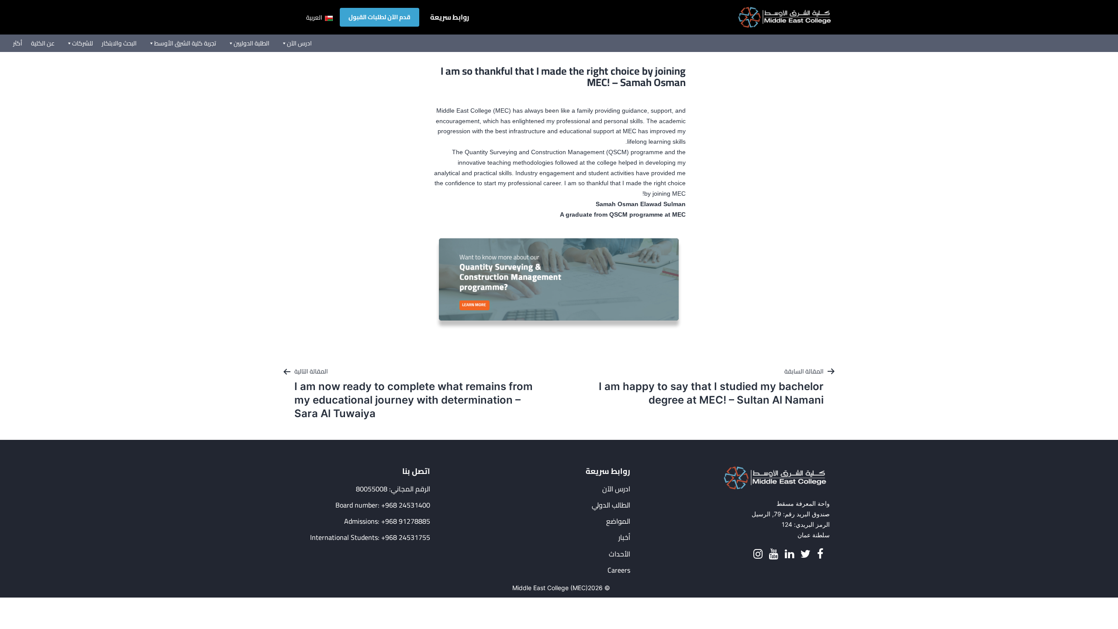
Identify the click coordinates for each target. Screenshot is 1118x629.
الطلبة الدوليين (251, 43)
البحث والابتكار (119, 43)
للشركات (82, 43)
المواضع (618, 521)
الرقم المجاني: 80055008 (393, 489)
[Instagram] (758, 554)
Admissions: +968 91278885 (387, 521)
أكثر (17, 43)
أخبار (624, 537)
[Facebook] (820, 554)
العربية (315, 17)
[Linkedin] (789, 554)
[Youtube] (773, 554)
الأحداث (619, 554)
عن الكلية (43, 43)
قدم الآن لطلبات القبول (380, 17)
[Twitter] (806, 554)
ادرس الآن (299, 43)
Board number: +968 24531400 (382, 505)
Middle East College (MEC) (550, 587)
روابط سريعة (449, 17)
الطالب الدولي (611, 505)
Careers (618, 570)
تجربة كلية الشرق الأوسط (185, 43)
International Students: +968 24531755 (370, 537)
